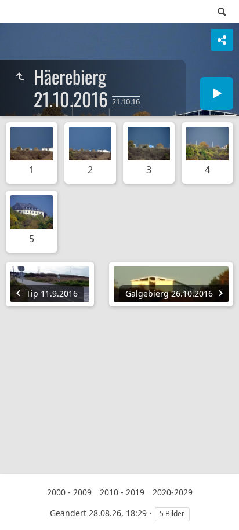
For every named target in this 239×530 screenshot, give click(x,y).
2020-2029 (173, 492)
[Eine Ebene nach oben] (20, 76)
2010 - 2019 (122, 492)
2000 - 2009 (69, 492)
